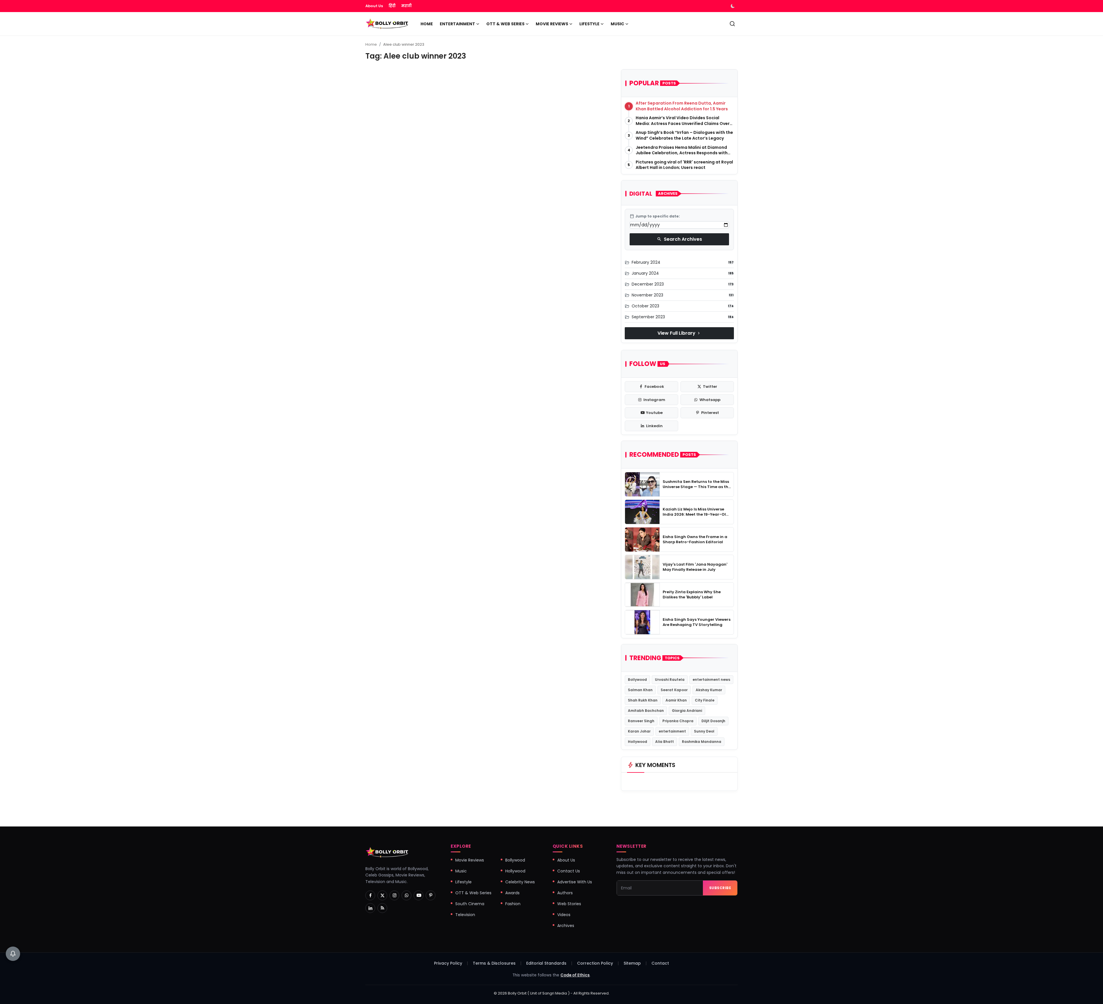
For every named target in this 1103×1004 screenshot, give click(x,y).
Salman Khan (640, 689)
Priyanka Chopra (677, 720)
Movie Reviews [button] (552, 24)
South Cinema (469, 904)
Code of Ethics (575, 975)
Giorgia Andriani (687, 710)
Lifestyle (463, 882)
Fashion (512, 904)
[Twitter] (382, 895)
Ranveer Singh (641, 720)
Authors (565, 893)
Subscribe (720, 887)
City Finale (704, 700)
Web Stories (569, 904)
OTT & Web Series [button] (505, 24)
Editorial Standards (546, 963)
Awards (512, 893)
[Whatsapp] (406, 895)
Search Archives (679, 239)
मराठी (406, 6)
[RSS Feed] (382, 908)
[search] (732, 23)
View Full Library (679, 333)
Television (465, 915)
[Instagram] (394, 895)
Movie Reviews (469, 860)
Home (427, 24)
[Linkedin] (370, 908)
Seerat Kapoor (674, 689)
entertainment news (711, 679)
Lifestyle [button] (589, 24)
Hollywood (637, 741)
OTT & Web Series (473, 893)
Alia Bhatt (664, 741)
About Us (374, 6)
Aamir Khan (676, 700)
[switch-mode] (733, 6)
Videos (563, 915)
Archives (565, 925)
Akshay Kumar (709, 689)
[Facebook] (370, 895)
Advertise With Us (574, 882)
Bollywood (637, 679)
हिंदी (392, 6)
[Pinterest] (430, 895)
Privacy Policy (448, 963)
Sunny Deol (704, 731)
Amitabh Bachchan (646, 710)
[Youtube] (418, 895)
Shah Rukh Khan (642, 700)
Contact (660, 963)
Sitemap (632, 963)
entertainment (672, 731)
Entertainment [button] (457, 24)
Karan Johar (639, 731)
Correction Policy (595, 963)
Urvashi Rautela (669, 679)
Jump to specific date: (655, 216)
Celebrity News (520, 882)
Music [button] (617, 24)
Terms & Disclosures (494, 963)
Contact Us (568, 871)
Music (461, 871)
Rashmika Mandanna (701, 741)
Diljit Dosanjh (713, 720)
